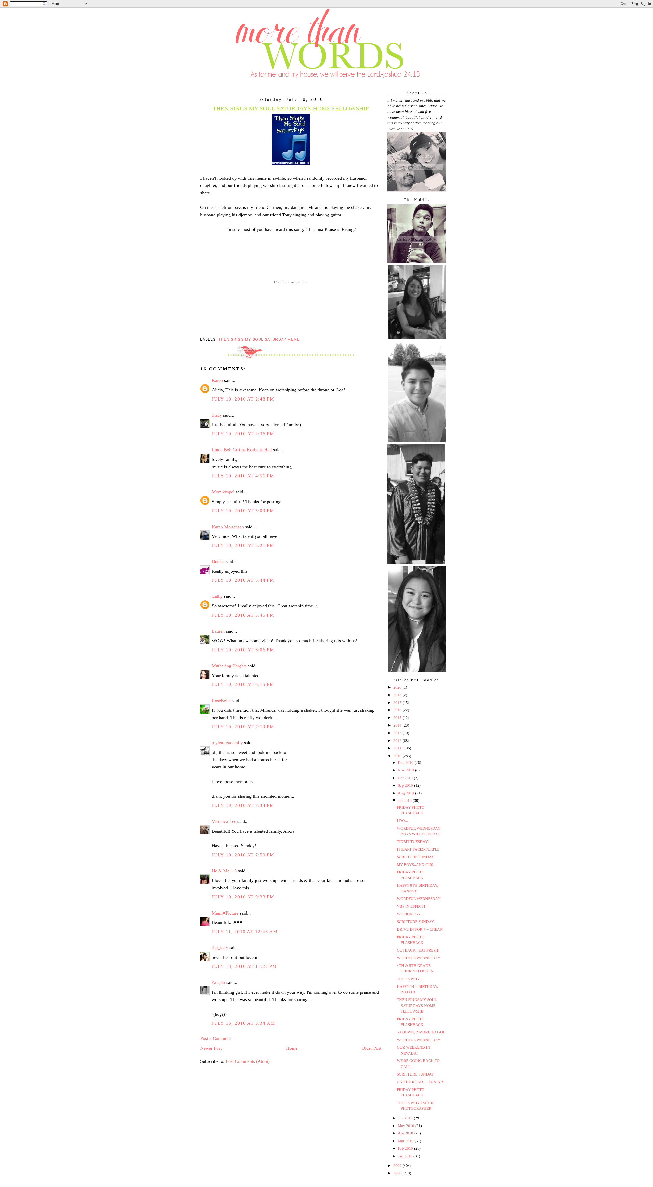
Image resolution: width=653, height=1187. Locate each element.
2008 (398, 1173)
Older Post (371, 1048)
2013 (398, 733)
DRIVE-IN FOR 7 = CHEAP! (420, 929)
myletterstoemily (227, 742)
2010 (398, 756)
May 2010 (406, 1126)
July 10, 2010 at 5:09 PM (243, 510)
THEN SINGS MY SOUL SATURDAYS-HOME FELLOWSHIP (417, 1005)
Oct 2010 (406, 778)
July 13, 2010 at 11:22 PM (244, 966)
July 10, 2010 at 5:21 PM (243, 545)
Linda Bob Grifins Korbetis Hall (242, 449)
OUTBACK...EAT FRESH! (418, 950)
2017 (398, 703)
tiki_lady (220, 947)
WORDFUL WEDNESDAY (419, 899)
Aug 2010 (406, 793)
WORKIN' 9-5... (410, 914)
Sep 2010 (406, 785)
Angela (218, 982)
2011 (398, 748)
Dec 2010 (406, 762)
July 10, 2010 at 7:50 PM (243, 854)
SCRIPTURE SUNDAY (415, 857)
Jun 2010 (406, 1118)
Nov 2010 (406, 770)
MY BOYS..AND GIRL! (416, 865)
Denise (218, 561)
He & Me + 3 (224, 870)
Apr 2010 (406, 1133)
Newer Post (211, 1048)
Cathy (217, 596)
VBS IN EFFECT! (411, 906)
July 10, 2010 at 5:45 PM (243, 615)
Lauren (218, 631)
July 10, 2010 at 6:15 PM (243, 684)
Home (291, 1048)
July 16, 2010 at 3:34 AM (243, 1023)
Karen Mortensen (228, 526)
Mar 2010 (406, 1141)
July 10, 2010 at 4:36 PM (243, 433)
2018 (398, 695)
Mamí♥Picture (225, 913)
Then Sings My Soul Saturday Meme (259, 339)
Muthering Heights (229, 665)
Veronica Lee (224, 821)
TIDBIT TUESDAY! (413, 842)
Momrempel (223, 491)
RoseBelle (221, 700)
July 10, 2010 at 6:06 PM (243, 649)
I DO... (402, 821)
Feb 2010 (406, 1148)
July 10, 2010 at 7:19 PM (243, 726)
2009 (398, 1166)
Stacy (217, 415)
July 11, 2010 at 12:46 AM (245, 931)
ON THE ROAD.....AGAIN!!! (420, 1082)
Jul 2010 (405, 800)
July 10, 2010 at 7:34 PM (243, 805)
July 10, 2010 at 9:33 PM (243, 896)
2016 (398, 710)
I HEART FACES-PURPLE (418, 849)
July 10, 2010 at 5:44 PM (243, 580)
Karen (217, 380)
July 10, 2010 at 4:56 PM (243, 475)
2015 (398, 718)
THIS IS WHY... (409, 979)
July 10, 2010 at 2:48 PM (243, 399)
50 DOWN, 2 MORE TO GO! (420, 1032)
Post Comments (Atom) (248, 1061)
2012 (398, 741)
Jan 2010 (405, 1156)
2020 (398, 687)
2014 (398, 725)
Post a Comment (215, 1038)
